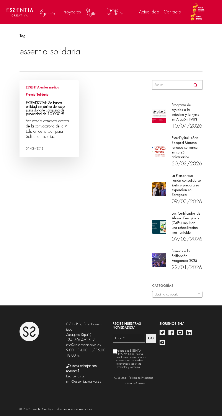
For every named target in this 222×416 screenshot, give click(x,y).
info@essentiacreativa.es (83, 345)
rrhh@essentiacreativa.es (83, 381)
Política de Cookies (134, 383)
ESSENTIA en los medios (42, 87)
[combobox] (177, 294)
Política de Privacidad (141, 378)
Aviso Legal (120, 378)
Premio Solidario (37, 94)
